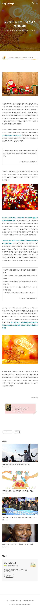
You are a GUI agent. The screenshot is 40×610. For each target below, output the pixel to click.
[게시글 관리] (11, 432)
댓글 (4, 556)
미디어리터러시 (8, 3)
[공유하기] (8, 432)
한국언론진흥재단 (28, 601)
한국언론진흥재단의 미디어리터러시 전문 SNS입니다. (15, 571)
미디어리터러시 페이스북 (14, 601)
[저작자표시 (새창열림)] (22, 432)
